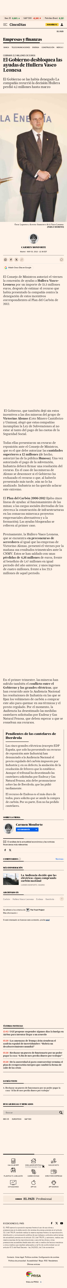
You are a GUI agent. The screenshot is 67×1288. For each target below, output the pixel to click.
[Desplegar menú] (5, 25)
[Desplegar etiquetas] (62, 899)
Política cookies (31, 1257)
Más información (10, 913)
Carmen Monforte (33, 247)
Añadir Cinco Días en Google (19, 267)
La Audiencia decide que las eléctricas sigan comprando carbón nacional (39, 878)
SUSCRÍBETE (52, 25)
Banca (6, 47)
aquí (48, 920)
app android (54, 1187)
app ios (33, 1187)
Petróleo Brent (51, 18)
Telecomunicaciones (21, 47)
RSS (46, 1261)
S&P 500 (28, 18)
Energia (35, 47)
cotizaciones (13, 1187)
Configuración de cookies (49, 1257)
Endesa (39, 899)
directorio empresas (53, 1176)
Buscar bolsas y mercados (18, 1104)
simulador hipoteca (33, 1165)
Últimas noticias (13, 1026)
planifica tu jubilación (13, 1176)
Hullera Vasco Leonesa (23, 899)
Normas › (60, 859)
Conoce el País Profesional (33, 1199)
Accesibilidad (32, 1261)
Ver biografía (23, 829)
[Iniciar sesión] (62, 24)
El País (60, 31)
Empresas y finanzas (22, 39)
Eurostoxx (16, 1119)
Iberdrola (49, 899)
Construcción (48, 47)
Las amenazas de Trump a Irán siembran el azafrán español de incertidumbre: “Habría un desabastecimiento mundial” (29, 1043)
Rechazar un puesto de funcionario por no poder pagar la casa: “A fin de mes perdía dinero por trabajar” (32, 1054)
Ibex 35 (8, 18)
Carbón (6, 899)
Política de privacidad (17, 1261)
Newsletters (53, 1261)
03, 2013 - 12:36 (37, 252)
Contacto (10, 1257)
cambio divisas (33, 1176)
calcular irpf (13, 1165)
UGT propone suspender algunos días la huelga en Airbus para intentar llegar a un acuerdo (33, 1033)
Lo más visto (10, 1081)
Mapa (41, 1261)
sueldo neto (53, 1165)
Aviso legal (19, 1257)
